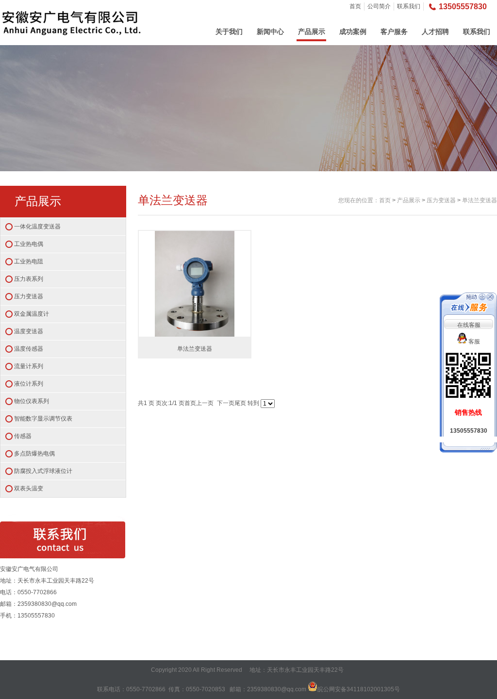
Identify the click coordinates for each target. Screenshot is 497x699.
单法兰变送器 (479, 200)
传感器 (23, 436)
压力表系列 (28, 279)
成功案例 (352, 31)
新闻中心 (270, 31)
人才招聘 (435, 31)
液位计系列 (28, 383)
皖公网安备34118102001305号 (358, 689)
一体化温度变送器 (37, 226)
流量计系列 (28, 366)
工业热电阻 (28, 261)
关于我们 (229, 31)
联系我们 (408, 6)
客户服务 (394, 31)
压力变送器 (28, 296)
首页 (355, 6)
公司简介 (379, 6)
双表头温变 (28, 488)
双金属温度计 (31, 313)
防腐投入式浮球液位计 (43, 471)
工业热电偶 (28, 244)
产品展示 (311, 31)
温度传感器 (28, 348)
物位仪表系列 (31, 401)
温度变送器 (28, 331)
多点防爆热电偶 (34, 453)
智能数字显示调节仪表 (43, 418)
